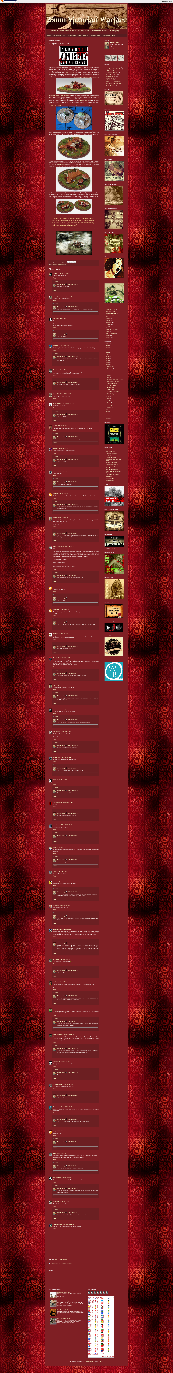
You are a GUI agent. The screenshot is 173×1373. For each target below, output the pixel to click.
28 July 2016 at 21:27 (60, 1153)
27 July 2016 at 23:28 (62, 871)
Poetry (107, 326)
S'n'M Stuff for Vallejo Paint (112, 474)
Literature (108, 318)
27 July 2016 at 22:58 (73, 504)
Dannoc (55, 517)
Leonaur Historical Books (112, 464)
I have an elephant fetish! (63, 1318)
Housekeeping (109, 315)
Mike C (54, 1009)
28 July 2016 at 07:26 (73, 745)
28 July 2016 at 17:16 (73, 1048)
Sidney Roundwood (58, 546)
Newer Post (52, 1257)
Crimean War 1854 (110, 78)
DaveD (54, 847)
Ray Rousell (56, 905)
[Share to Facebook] (73, 262)
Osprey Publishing (110, 466)
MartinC (55, 426)
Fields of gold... (111, 389)
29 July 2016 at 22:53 (73, 1212)
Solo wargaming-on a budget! (60, 296)
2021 (107, 354)
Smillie (54, 779)
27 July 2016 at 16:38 (65, 657)
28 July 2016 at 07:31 (73, 943)
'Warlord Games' (70, 72)
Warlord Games (110, 480)
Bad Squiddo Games (111, 451)
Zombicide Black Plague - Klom (115, 379)
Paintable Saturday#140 (113, 391)
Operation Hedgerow (112, 383)
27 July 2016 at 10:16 (73, 296)
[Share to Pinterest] (75, 262)
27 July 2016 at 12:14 (62, 448)
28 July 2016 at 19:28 (67, 1084)
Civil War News (71, 35)
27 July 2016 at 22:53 (73, 436)
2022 (107, 352)
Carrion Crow (56, 929)
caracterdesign (89, 1361)
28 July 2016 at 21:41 (73, 1119)
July (108, 377)
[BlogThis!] (70, 262)
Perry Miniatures (110, 467)
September (110, 373)
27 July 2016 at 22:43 (73, 306)
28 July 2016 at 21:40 (73, 1072)
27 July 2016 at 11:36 (68, 403)
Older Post (96, 1257)
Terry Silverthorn (57, 1084)
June (108, 396)
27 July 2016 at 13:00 (63, 493)
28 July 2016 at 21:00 (62, 1131)
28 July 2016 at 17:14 (73, 995)
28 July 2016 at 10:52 (60, 982)
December (110, 366)
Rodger (55, 448)
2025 (107, 346)
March (109, 403)
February (109, 405)
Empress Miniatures (111, 457)
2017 (107, 362)
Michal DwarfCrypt (58, 403)
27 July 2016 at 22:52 (73, 414)
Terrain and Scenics (62, 264)
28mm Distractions (110, 309)
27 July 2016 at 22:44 (73, 334)
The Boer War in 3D (59, 35)
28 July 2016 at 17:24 (64, 1061)
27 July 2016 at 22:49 (73, 356)
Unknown (55, 493)
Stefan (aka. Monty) (58, 1034)
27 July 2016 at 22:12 (62, 847)
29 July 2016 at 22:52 (73, 1188)
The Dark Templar (57, 802)
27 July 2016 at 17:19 (68, 709)
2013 (107, 414)
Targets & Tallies (95, 35)
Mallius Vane (56, 1201)
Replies (56, 281)
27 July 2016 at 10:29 (61, 318)
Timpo (107, 331)
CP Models (108, 455)
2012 (107, 416)
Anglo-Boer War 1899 (111, 70)
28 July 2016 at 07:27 (73, 813)
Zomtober (108, 337)
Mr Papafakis (56, 393)
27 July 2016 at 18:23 (66, 757)
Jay (54, 685)
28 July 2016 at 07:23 (73, 622)
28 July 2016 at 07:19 (73, 575)
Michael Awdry (61, 284)
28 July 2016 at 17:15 (73, 1021)
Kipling (107, 317)
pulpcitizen (55, 1061)
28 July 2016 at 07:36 (65, 959)
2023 (107, 350)
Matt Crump (56, 959)
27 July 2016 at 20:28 (66, 824)
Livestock (55, 264)
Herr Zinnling (56, 1177)
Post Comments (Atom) (61, 1259)
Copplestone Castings (111, 453)
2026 (107, 343)
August (109, 375)
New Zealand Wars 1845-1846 (113, 83)
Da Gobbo (55, 587)
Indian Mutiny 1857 (110, 80)
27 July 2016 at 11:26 (65, 393)
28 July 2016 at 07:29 (73, 892)
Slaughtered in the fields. (113, 381)
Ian (54, 982)
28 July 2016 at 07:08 (65, 929)
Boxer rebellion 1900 (111, 76)
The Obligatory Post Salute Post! (65, 1309)
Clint (54, 369)
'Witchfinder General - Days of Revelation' (60, 95)
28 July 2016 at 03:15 (61, 881)
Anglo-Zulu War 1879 (111, 74)
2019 (107, 358)
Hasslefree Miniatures (111, 462)
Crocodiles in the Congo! (63, 1301)
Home (49, 35)
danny (54, 1131)
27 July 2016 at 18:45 (62, 779)
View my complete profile (116, 48)
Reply (54, 278)
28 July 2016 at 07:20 (73, 598)
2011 (107, 418)
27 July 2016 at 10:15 (63, 273)
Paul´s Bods (56, 657)
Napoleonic (109, 322)
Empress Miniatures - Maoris (64, 1292)
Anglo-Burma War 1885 (111, 72)
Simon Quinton (57, 1107)
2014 (107, 412)
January (109, 407)
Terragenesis (109, 476)
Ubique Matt (56, 609)
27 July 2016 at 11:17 (61, 369)
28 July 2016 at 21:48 (73, 1166)
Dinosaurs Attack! (83, 35)
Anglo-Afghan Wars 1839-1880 (113, 69)
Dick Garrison (56, 731)
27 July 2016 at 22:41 (73, 284)
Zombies (108, 335)
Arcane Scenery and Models (113, 450)
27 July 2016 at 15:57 (62, 633)
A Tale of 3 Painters (110, 311)
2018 (107, 360)
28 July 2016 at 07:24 (73, 673)
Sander (55, 633)
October (109, 371)
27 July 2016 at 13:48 (68, 546)
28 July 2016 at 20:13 (66, 1107)
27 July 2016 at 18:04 (66, 731)
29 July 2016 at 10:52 (65, 1201)
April (108, 400)
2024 (107, 348)
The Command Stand (109, 35)
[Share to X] (71, 262)
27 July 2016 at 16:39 (60, 685)
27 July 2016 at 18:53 (68, 802)
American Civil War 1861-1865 (113, 67)
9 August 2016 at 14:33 (68, 1224)
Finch (54, 881)
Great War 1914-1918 (111, 313)
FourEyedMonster (57, 1224)
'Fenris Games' (62, 164)
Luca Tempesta (57, 824)
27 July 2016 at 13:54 (64, 587)
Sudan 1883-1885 (110, 85)
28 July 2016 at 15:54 (68, 1034)
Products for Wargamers (112, 469)
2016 (107, 364)
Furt (54, 318)
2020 (107, 356)
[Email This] (68, 262)
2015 (107, 409)
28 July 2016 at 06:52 (65, 905)
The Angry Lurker (57, 709)
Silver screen (109, 328)
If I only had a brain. (112, 385)
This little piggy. (111, 394)
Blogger (101, 1361)
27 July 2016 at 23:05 (73, 533)
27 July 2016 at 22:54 (73, 459)
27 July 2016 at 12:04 (63, 426)
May (108, 398)
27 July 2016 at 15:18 (65, 609)
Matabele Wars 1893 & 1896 (113, 81)
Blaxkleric (55, 345)
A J (54, 1153)
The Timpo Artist (110, 478)
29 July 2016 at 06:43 (65, 1177)
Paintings (108, 324)
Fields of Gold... (111, 387)
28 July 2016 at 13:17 (62, 1009)
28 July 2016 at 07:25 (73, 695)
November (110, 368)
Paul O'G (55, 471)
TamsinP (55, 273)
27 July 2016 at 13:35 (62, 517)
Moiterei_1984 (56, 757)
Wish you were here (111, 333)
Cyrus (54, 871)
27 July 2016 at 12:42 (63, 471)
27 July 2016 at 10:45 (64, 345)
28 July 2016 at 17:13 (73, 970)
